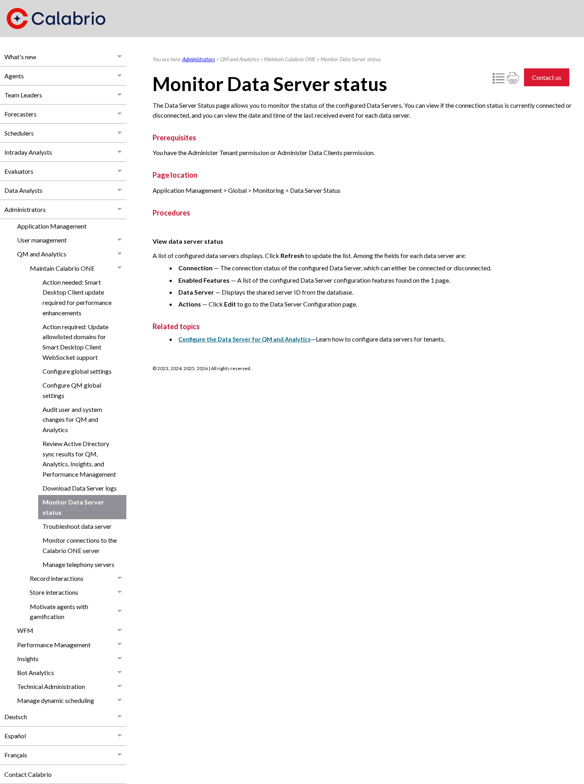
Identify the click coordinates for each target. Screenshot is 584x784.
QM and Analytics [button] (41, 254)
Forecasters (20, 114)
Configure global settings (77, 371)
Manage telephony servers (78, 564)
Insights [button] (28, 658)
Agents (14, 76)
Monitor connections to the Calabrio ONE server (80, 545)
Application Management (52, 226)
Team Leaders (23, 95)
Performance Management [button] (54, 644)
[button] (120, 56)
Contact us (546, 77)
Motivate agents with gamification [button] (59, 612)
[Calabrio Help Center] (56, 18)
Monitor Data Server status (73, 507)
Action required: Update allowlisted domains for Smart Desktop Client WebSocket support (75, 342)
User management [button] (42, 240)
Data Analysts (23, 190)
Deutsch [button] (15, 716)
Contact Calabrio (28, 774)
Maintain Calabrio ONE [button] (62, 268)
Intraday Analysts (28, 152)
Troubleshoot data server (77, 526)
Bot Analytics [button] (35, 672)
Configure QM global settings (72, 390)
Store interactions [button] (54, 592)
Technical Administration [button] (51, 686)
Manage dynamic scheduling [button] (55, 700)
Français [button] (15, 755)
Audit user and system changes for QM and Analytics (72, 419)
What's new (20, 56)
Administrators (25, 209)
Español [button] (15, 735)
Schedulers (19, 133)
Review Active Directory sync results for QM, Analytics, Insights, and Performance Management (79, 459)
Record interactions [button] (56, 578)
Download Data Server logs (80, 488)
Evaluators (18, 171)
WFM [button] (25, 630)
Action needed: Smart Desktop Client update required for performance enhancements (77, 297)
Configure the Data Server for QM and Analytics (244, 339)
